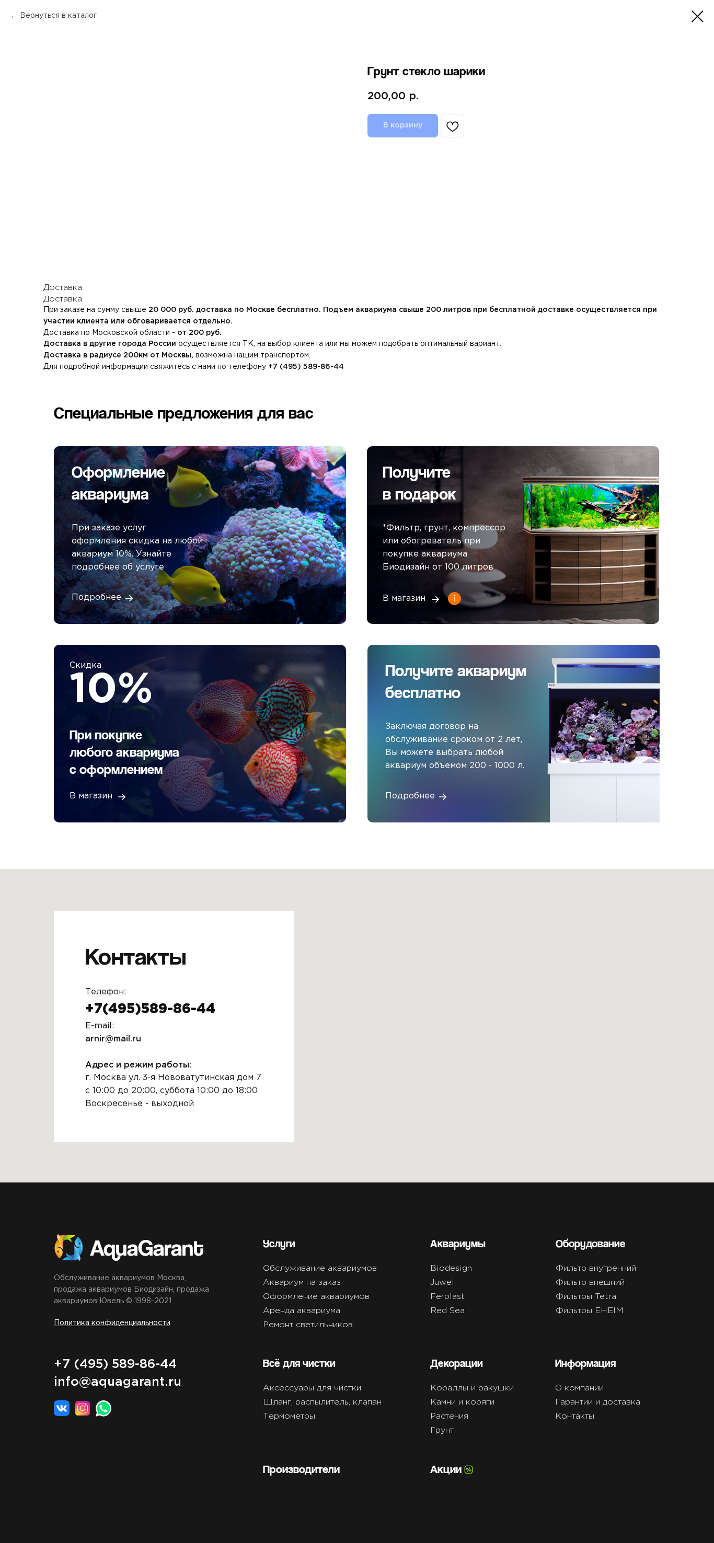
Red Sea (447, 1311)
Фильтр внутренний (596, 1268)
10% (111, 690)
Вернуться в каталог (58, 16)
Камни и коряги (462, 1402)
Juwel (442, 1282)
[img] (200, 733)
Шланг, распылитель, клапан (322, 1402)
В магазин (91, 796)
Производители (301, 1469)
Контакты (574, 1416)
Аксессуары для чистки (312, 1388)
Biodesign (451, 1268)
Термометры (289, 1416)
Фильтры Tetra (586, 1297)
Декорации (456, 1363)
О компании (579, 1388)
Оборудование (591, 1243)
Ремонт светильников (308, 1325)
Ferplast (447, 1297)
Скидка (85, 665)
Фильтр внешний (590, 1282)
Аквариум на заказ (302, 1282)
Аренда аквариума (301, 1311)
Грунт (442, 1430)
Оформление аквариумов (316, 1297)
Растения (449, 1416)
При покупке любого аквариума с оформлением (124, 751)
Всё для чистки (299, 1363)
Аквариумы (458, 1243)
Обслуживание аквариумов (320, 1268)
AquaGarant (147, 1247)
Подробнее (410, 796)
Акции (446, 1469)
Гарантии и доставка (597, 1402)
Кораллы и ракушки (472, 1388)
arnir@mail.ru (113, 1039)
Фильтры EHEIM (590, 1311)
